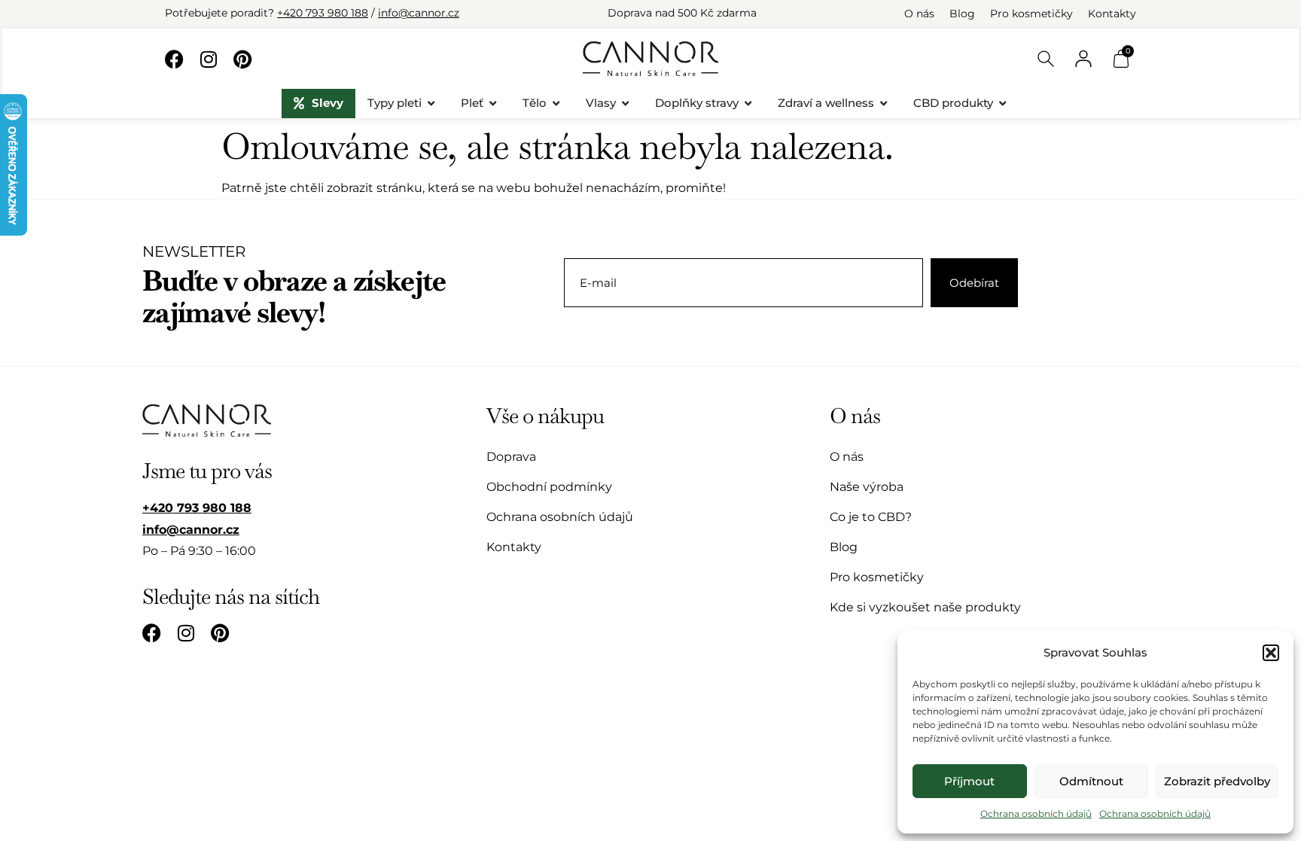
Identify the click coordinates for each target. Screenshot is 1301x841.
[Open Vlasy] (625, 103)
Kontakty (1112, 13)
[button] (1270, 652)
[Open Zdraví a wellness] (883, 103)
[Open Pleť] (492, 103)
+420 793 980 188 (322, 13)
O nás (919, 13)
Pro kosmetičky (1031, 13)
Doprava (511, 456)
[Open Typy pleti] (431, 103)
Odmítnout (1091, 781)
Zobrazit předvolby (1217, 781)
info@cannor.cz (418, 13)
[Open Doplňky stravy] (748, 103)
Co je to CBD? (871, 517)
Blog (962, 13)
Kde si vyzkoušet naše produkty (925, 607)
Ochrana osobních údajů (1036, 813)
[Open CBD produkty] (1002, 103)
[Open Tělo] (556, 103)
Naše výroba (866, 487)
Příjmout (969, 781)
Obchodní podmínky (549, 487)
